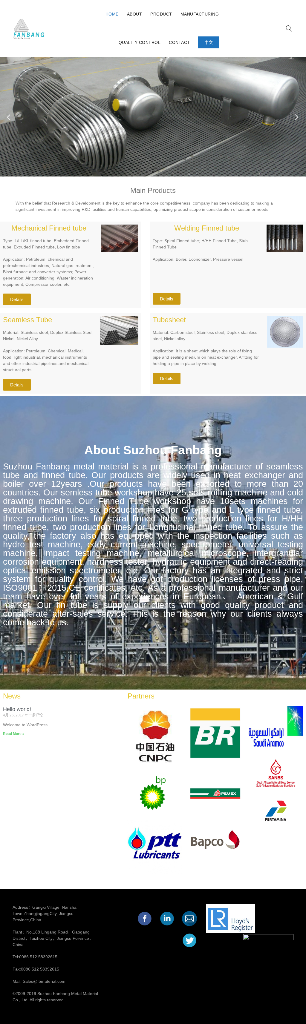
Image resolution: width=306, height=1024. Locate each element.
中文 (208, 42)
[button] (17, 299)
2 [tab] (153, 172)
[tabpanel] (153, 116)
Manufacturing (199, 14)
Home (112, 14)
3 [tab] (159, 172)
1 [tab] (147, 172)
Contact (179, 42)
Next (297, 117)
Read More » (14, 734)
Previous (9, 117)
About (134, 14)
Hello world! (17, 709)
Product (161, 14)
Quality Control (140, 42)
